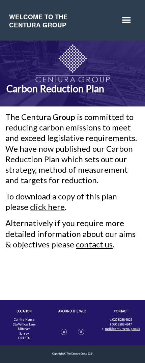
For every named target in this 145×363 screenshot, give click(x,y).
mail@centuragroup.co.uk (122, 329)
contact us (94, 244)
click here (47, 207)
